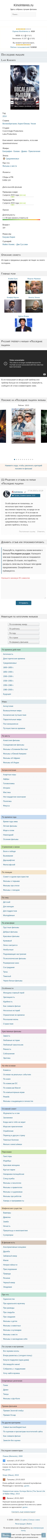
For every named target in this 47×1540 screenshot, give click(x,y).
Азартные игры (9, 774)
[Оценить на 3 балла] (20, 45)
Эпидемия (7, 1287)
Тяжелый (7, 976)
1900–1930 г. (8, 676)
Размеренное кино (11, 963)
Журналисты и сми (11, 1113)
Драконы (7, 1217)
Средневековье (12, 159)
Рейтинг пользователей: (20, 47)
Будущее (7, 694)
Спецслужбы (9, 1178)
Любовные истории (11, 1040)
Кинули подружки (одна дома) (16, 1360)
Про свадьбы (9, 1312)
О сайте (23, 1520)
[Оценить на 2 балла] (18, 45)
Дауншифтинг (9, 860)
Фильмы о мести (10, 166)
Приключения (34, 151)
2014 (5, 116)
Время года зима (10, 821)
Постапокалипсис (10, 724)
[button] (9, 431)
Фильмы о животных (12, 1326)
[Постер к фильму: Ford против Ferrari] (23, 426)
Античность (8, 654)
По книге (7, 1079)
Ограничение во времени (14, 1015)
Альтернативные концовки (14, 1247)
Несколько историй (11, 1010)
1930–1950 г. (8, 681)
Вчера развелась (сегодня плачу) (17, 1355)
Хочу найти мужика (11, 1373)
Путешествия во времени (14, 728)
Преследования (10, 1269)
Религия (6, 1278)
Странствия (8, 1024)
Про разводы (8, 1308)
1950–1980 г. (8, 685)
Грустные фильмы (11, 927)
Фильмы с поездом (11, 890)
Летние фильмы (10, 826)
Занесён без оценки (11, 1440)
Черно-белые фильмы (12, 981)
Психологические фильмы (14, 958)
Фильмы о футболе (11, 1398)
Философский (9, 865)
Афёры (6, 779)
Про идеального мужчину (14, 1303)
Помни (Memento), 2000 (13, 1456)
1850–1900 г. (8, 672)
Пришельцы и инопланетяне (15, 1230)
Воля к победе (9, 851)
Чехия (33, 124)
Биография (7, 151)
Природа (7, 1274)
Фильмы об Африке (11, 758)
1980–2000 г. (8, 690)
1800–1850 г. (8, 667)
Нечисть (6, 1226)
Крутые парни (9, 1170)
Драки (5, 1390)
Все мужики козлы (11, 1351)
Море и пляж (8, 830)
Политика (7, 801)
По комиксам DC (10, 1083)
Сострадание (9, 967)
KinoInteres (17, 492)
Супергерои (8, 1235)
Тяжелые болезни (11, 1140)
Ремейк (6, 1097)
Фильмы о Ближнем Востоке (15, 749)
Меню (6, 1535)
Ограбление (8, 1131)
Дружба (6, 1251)
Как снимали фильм (11, 1006)
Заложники (8, 1118)
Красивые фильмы (11, 936)
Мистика (7, 792)
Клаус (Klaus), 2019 (11, 1475)
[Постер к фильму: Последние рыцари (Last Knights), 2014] (23, 109)
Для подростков (10, 911)
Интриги (6, 788)
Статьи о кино (34, 1520)
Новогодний (8, 835)
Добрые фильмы (10, 932)
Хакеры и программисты (13, 1201)
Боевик (17, 151)
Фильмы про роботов (12, 1196)
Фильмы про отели (11, 885)
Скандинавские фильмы (13, 745)
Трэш (5, 972)
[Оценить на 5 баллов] (23, 45)
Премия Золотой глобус (13, 1411)
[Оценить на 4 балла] (21, 45)
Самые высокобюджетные (14, 1427)
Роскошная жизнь (10, 1019)
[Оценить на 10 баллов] (30, 45)
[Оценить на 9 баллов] (29, 45)
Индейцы (7, 1161)
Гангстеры (7, 1156)
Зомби (6, 1222)
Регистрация (20, 1524)
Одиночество (9, 1299)
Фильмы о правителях (12, 1187)
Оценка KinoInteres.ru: (21, 31)
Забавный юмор (10, 1256)
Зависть (6, 1036)
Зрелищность (9, 997)
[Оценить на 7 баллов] (26, 45)
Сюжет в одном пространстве (16, 877)
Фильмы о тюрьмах (11, 881)
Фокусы (6, 806)
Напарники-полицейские (13, 1174)
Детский (6, 902)
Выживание (8, 856)
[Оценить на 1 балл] (17, 45)
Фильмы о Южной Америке (14, 754)
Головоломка (8, 783)
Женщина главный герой (13, 993)
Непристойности (10, 1265)
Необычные (8, 950)
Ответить (41, 532)
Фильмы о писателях (12, 1183)
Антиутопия (8, 706)
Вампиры (7, 1213)
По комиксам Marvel (11, 1088)
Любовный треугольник (13, 1045)
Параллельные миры (12, 719)
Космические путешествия (14, 715)
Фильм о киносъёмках (12, 1144)
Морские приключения (13, 1126)
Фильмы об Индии (11, 762)
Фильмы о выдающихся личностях (18, 1101)
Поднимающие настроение (14, 954)
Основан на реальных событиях (17, 1074)
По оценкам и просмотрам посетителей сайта (22, 1431)
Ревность (7, 1049)
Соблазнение (9, 1053)
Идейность (8, 1001)
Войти (29, 1524)
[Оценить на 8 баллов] (27, 45)
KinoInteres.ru (23, 5)
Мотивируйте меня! (11, 1364)
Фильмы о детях (10, 1321)
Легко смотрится (10, 945)
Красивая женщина (11, 1165)
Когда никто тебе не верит (14, 1122)
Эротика (6, 1058)
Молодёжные (9, 915)
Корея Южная (24, 124)
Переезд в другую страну (14, 1135)
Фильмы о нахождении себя (15, 1339)
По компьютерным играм (13, 1092)
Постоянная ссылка (27, 532)
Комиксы (7, 1070)
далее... (8, 1470)
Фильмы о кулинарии (12, 1330)
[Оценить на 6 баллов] (24, 45)
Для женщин (8, 906)
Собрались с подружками (14, 1369)
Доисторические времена (14, 658)
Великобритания (10, 124)
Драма (24, 151)
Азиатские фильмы (11, 740)
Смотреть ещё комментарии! (23, 1512)
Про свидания (9, 1317)
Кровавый (7, 941)
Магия (5, 1260)
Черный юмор (9, 1282)
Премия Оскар (9, 1415)
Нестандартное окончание (14, 797)
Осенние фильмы (10, 839)
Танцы (6, 1394)
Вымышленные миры (12, 710)
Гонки (5, 1385)
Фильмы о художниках (13, 1192)
